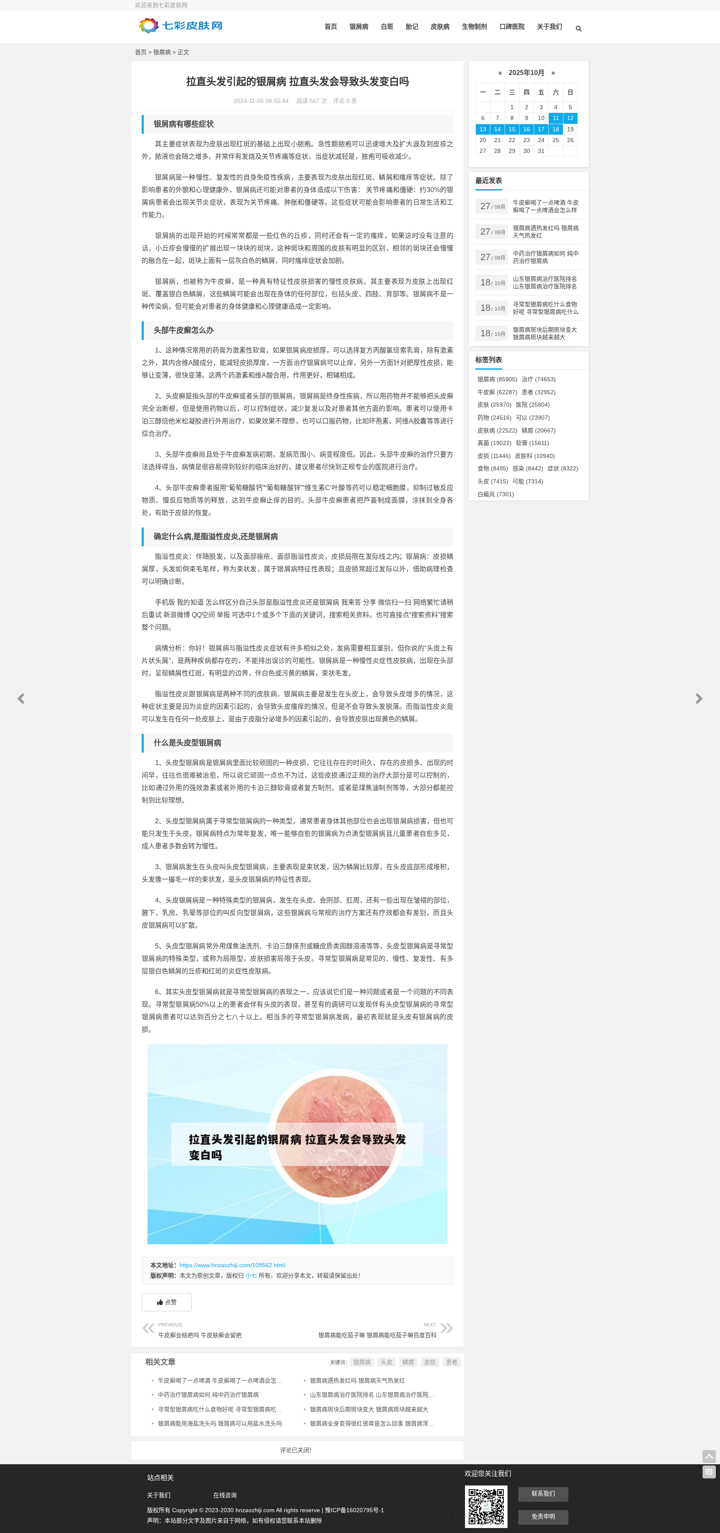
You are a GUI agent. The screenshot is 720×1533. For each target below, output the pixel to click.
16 (526, 129)
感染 (527, 468)
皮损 (430, 1362)
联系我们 (543, 1493)
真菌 (495, 443)
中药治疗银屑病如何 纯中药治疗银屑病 (208, 1394)
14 (497, 129)
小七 (251, 1275)
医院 (533, 404)
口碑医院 (512, 26)
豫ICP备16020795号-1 (354, 1510)
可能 (527, 481)
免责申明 (543, 1516)
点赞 (171, 1302)
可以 (533, 417)
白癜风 (496, 494)
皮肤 (495, 404)
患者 (452, 1362)
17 (541, 129)
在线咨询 (225, 1495)
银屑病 (359, 26)
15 (512, 129)
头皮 (386, 1362)
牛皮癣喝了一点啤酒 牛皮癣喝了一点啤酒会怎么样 (223, 1380)
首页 (331, 26)
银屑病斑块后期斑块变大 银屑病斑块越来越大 (369, 1409)
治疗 (539, 379)
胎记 (412, 26)
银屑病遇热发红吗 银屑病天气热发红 (357, 1380)
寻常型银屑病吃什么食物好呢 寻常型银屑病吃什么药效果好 (234, 1409)
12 (570, 118)
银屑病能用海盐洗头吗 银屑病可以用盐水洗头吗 (220, 1423)
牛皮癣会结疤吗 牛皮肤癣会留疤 (200, 1330)
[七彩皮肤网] (181, 32)
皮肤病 (440, 26)
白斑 (387, 26)
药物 (495, 417)
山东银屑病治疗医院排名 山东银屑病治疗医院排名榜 (378, 1394)
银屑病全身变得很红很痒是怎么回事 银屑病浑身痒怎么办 (384, 1423)
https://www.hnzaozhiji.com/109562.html (232, 1265)
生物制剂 (474, 26)
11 (556, 118)
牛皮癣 (498, 392)
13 (483, 129)
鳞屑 (408, 1362)
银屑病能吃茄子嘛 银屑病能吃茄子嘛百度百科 (377, 1330)
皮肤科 (535, 456)
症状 (563, 468)
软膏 (532, 443)
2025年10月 (526, 72)
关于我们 (549, 26)
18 (555, 129)
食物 (493, 468)
